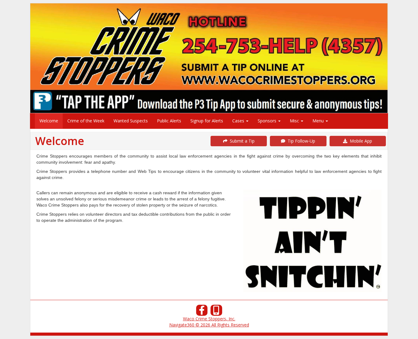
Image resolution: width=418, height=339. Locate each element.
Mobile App (359, 141)
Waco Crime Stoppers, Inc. (209, 319)
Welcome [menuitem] (48, 121)
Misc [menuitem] (295, 121)
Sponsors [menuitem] (268, 121)
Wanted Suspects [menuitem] (131, 121)
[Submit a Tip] (209, 58)
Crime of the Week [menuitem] (85, 121)
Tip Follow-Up (300, 141)
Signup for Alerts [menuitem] (206, 121)
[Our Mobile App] (216, 312)
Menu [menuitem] (318, 121)
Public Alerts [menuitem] (169, 121)
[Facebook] (202, 312)
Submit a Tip (241, 141)
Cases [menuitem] (238, 121)
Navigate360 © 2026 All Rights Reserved (209, 325)
